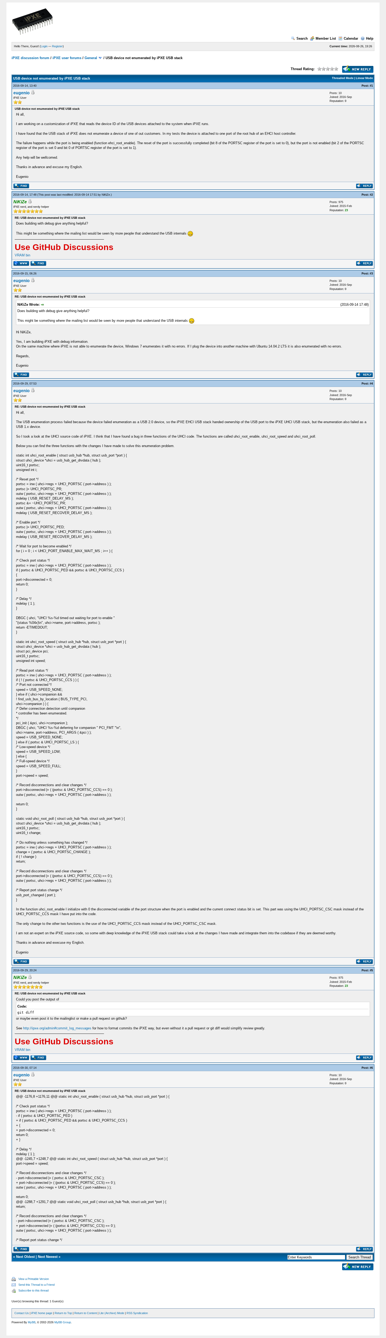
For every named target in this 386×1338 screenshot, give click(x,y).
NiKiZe (106, 194)
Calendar (351, 38)
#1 (371, 85)
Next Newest (48, 1257)
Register (57, 46)
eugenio (21, 93)
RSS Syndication (137, 1313)
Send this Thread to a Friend (36, 1284)
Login (44, 46)
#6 (371, 1067)
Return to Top (63, 1313)
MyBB (31, 1322)
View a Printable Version (33, 1278)
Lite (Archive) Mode (111, 1313)
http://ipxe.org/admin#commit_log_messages (57, 1028)
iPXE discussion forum (30, 58)
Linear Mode (364, 78)
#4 (371, 383)
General (91, 58)
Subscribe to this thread (33, 1290)
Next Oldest (25, 1257)
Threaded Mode (342, 78)
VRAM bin (22, 255)
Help (369, 38)
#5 (371, 970)
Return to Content (85, 1313)
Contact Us (21, 1313)
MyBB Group (62, 1322)
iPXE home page (41, 1313)
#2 (371, 194)
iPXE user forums (67, 58)
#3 (371, 273)
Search (302, 38)
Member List (326, 38)
